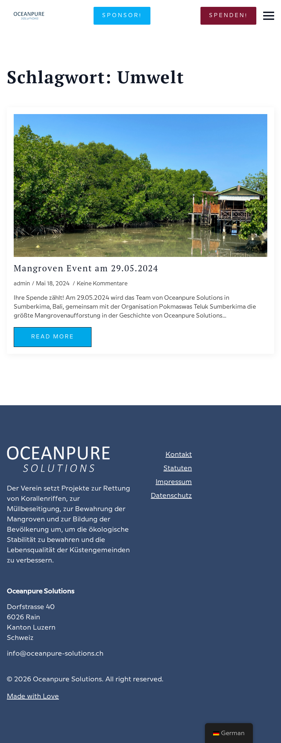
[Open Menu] (268, 15)
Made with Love (33, 696)
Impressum (174, 482)
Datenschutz (171, 496)
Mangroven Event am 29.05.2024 (86, 268)
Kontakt (179, 454)
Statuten (177, 468)
